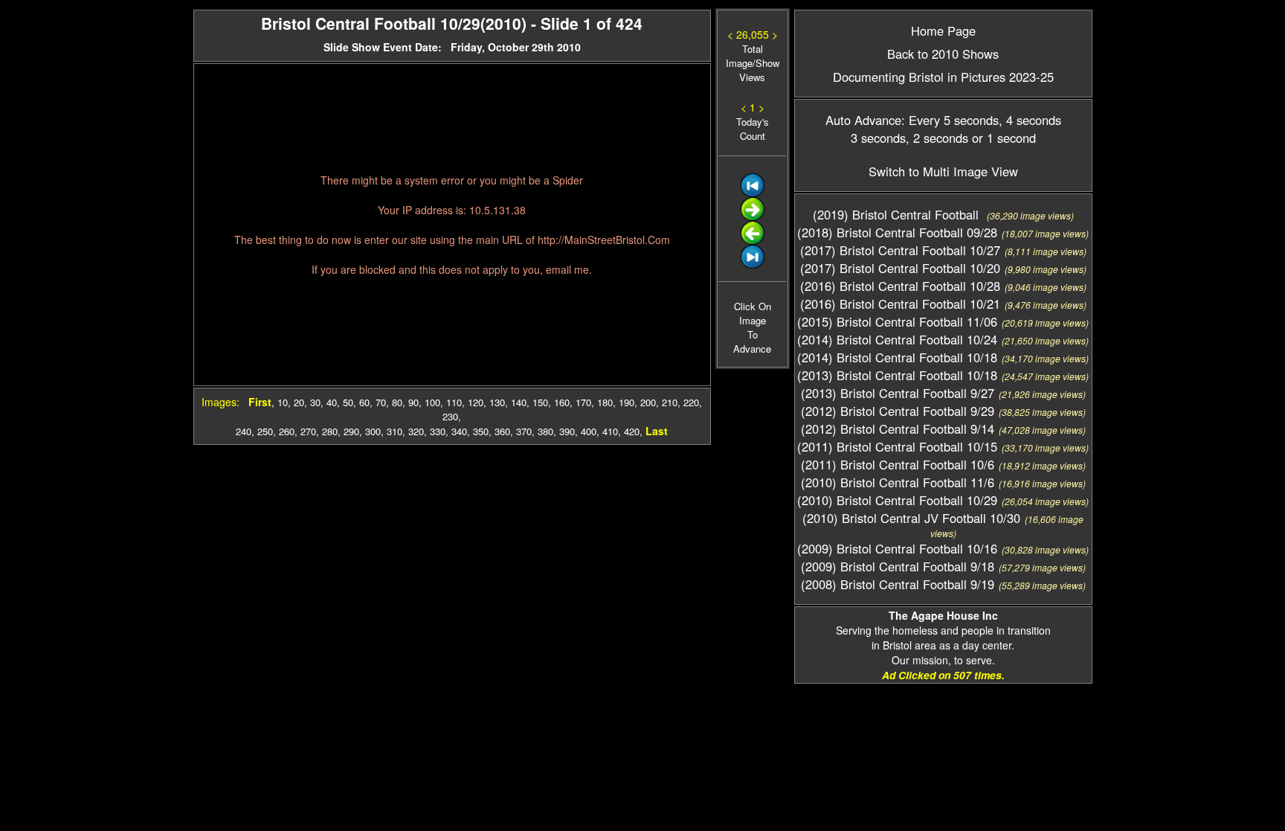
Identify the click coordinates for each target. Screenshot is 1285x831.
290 (351, 431)
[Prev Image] (752, 241)
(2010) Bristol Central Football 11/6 (897, 482)
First (259, 401)
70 (381, 402)
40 (331, 402)
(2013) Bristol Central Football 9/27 (897, 393)
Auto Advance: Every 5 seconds (912, 120)
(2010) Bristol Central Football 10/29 (897, 500)
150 (540, 402)
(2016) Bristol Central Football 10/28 (900, 286)
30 (315, 402)
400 (588, 431)
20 (299, 402)
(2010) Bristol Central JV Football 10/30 (911, 518)
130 (497, 402)
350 (481, 431)
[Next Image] (752, 217)
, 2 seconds (937, 138)
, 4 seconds (1030, 120)
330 (437, 431)
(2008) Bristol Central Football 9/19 (897, 584)
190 (626, 402)
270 (308, 431)
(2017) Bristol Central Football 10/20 (900, 268)
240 (243, 431)
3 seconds (878, 138)
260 (286, 431)
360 (502, 431)
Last (656, 430)
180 (605, 402)
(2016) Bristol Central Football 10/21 (900, 303)
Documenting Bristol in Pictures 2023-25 (943, 77)
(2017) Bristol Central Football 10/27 (900, 250)
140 (518, 402)
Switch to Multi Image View (943, 171)
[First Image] (752, 193)
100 (432, 402)
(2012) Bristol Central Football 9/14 (897, 428)
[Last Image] (752, 264)
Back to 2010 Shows (943, 53)
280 (330, 431)
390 (567, 431)
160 (562, 402)
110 (454, 402)
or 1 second (1002, 138)
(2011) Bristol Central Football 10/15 (897, 446)
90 (413, 402)
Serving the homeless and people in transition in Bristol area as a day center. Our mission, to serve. (943, 637)
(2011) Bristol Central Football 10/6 (897, 464)
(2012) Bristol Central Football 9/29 (897, 411)
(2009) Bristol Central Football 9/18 (897, 566)
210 (669, 402)
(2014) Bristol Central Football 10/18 (897, 357)
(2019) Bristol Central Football (897, 214)
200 (648, 402)
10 (282, 402)
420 (632, 431)
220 (691, 402)
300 (373, 431)
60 (364, 402)
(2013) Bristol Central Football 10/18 (897, 375)
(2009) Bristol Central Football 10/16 (897, 548)
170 (583, 402)
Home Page (943, 30)
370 (524, 431)
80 (397, 402)
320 (416, 431)
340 (459, 431)
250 (265, 431)
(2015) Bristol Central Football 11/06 (897, 321)
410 (610, 431)
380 (545, 431)
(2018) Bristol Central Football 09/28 (897, 232)
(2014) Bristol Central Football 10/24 (897, 339)
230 (450, 416)
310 (394, 431)
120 (475, 402)
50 (348, 402)
